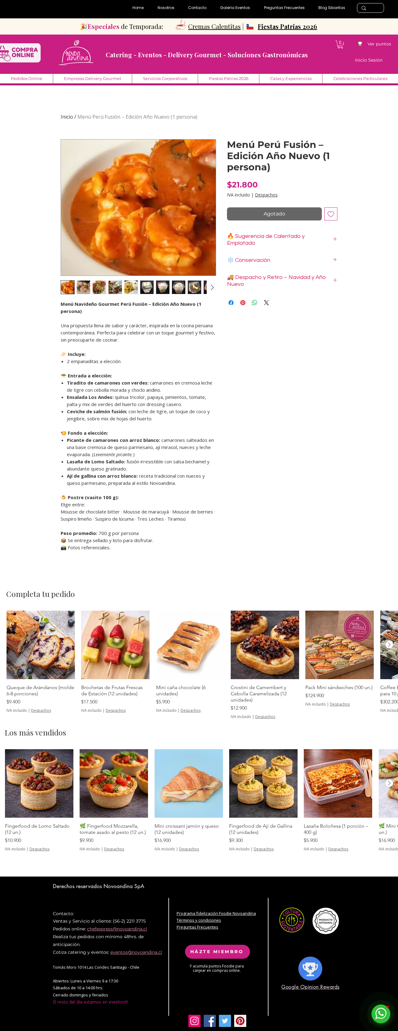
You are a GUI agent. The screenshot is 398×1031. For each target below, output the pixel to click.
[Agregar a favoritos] (330, 213)
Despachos (266, 194)
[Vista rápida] (41, 645)
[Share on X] (266, 302)
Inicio (67, 116)
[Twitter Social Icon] (225, 1021)
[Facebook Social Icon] (210, 1021)
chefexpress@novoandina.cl (117, 929)
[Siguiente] (389, 644)
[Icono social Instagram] (194, 1021)
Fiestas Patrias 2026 (287, 26)
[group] (199, 665)
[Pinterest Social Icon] (240, 1021)
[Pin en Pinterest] (243, 302)
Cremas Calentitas (214, 26)
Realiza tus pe (68, 936)
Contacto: (63, 913)
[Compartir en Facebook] (231, 302)
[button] (340, 44)
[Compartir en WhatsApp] (254, 302)
